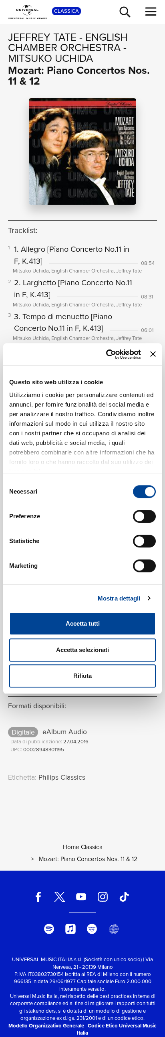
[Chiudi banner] (153, 354)
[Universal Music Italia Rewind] (113, 928)
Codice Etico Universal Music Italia (117, 1029)
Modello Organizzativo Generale (46, 1025)
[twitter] (59, 896)
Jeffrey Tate (42, 37)
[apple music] (70, 928)
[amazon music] (92, 928)
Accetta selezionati (82, 649)
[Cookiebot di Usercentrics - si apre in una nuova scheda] (107, 354)
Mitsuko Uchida (50, 58)
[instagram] (102, 896)
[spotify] (49, 928)
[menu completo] (151, 11)
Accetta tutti (83, 623)
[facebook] (38, 896)
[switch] (144, 516)
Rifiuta (82, 675)
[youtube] (81, 896)
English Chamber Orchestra (68, 42)
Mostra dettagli (119, 598)
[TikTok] (124, 896)
